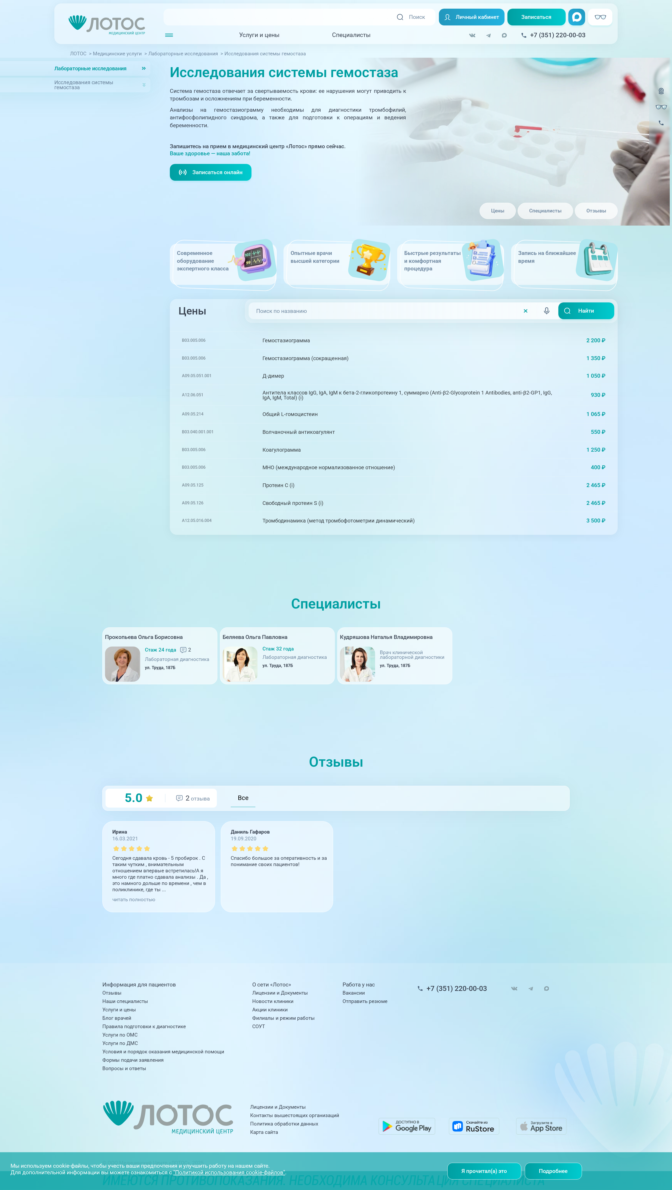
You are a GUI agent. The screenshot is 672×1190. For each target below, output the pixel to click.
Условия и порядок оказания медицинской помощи (163, 1052)
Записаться (536, 17)
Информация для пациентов (139, 984)
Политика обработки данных (284, 1124)
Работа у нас (359, 984)
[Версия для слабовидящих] (661, 107)
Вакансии (354, 993)
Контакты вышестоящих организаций (294, 1115)
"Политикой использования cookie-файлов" (229, 1172)
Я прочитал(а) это (484, 1171)
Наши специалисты (125, 1001)
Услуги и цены (259, 35)
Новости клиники (272, 1001)
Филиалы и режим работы (283, 1018)
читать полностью (133, 900)
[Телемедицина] (661, 95)
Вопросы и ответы (124, 1068)
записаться (585, 340)
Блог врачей (116, 1018)
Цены (498, 211)
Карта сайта (264, 1132)
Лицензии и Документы (280, 993)
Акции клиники (270, 1010)
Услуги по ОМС (120, 1035)
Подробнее (553, 1171)
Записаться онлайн (217, 172)
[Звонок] (661, 127)
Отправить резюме (365, 1001)
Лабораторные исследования (90, 68)
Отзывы (596, 211)
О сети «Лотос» (271, 984)
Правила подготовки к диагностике (144, 1026)
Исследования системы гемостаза (83, 84)
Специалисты (351, 35)
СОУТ (258, 1026)
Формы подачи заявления (133, 1060)
